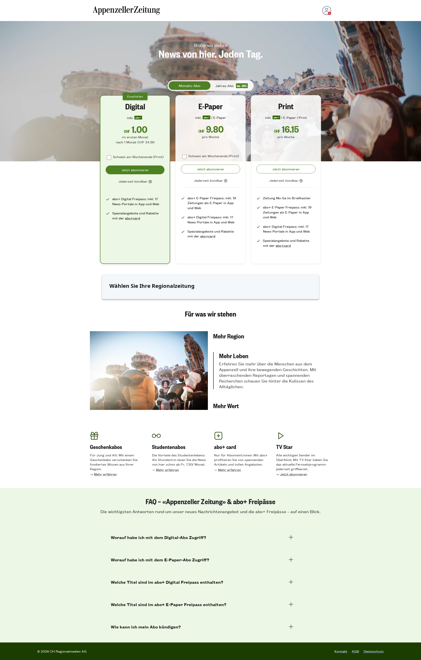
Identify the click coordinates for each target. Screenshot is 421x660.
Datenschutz (374, 651)
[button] (272, 336)
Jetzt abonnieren (293, 474)
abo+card (132, 218)
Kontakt (340, 651)
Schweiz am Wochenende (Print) (138, 156)
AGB (355, 651)
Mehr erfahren (105, 474)
